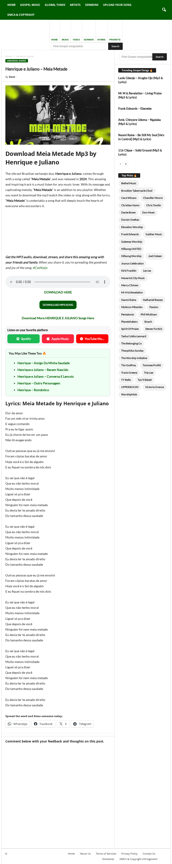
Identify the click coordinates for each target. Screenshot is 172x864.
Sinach (148, 321)
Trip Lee (148, 372)
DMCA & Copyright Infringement (138, 859)
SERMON (89, 39)
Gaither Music (154, 234)
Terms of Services (106, 853)
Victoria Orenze (154, 387)
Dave (12, 76)
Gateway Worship (131, 241)
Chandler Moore (153, 197)
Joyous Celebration (132, 263)
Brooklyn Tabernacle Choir (137, 190)
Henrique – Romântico (33, 390)
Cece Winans (128, 197)
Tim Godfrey (128, 365)
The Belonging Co (131, 343)
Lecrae (147, 270)
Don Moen (148, 212)
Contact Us (149, 853)
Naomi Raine (128, 299)
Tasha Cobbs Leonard (133, 336)
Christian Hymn (130, 205)
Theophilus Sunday (132, 350)
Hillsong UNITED (131, 248)
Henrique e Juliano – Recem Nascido (42, 370)
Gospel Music (30, 5)
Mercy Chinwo (129, 285)
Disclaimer (108, 859)
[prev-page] (120, 164)
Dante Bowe (128, 212)
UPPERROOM (129, 387)
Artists (75, 5)
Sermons (92, 5)
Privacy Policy (129, 853)
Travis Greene (129, 372)
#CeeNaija (40, 268)
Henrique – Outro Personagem (38, 383)
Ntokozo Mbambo (132, 307)
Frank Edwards (130, 234)
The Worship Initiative (134, 358)
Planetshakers (129, 321)
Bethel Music (128, 183)
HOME (54, 39)
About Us (85, 853)
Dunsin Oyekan (130, 219)
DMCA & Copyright (20, 15)
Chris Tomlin (153, 205)
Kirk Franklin (128, 270)
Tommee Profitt (152, 365)
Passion (153, 307)
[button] (164, 10)
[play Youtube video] (57, 115)
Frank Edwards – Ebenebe (135, 108)
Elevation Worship (132, 227)
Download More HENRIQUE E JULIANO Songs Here (58, 318)
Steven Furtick (153, 328)
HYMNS (101, 39)
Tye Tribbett (145, 379)
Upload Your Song (117, 5)
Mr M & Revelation (132, 292)
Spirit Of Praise (130, 328)
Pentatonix (127, 314)
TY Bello (126, 379)
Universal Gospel (16, 60)
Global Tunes (55, 5)
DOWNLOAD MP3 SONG (58, 304)
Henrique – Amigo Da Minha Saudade (43, 363)
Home (11, 5)
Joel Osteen (155, 256)
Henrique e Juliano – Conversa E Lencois (45, 376)
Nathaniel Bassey (153, 299)
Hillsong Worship (131, 256)
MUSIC (65, 39)
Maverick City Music (133, 278)
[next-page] (126, 164)
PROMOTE (115, 39)
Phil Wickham (149, 314)
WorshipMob (129, 394)
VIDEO (76, 39)
